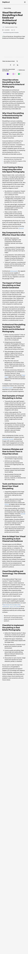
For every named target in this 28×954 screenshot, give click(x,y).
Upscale (23, 513)
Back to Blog (7, 8)
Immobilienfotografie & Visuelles (11, 32)
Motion (7, 504)
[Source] (21, 228)
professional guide (7, 439)
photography (14, 271)
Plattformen (22, 70)
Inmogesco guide (7, 387)
